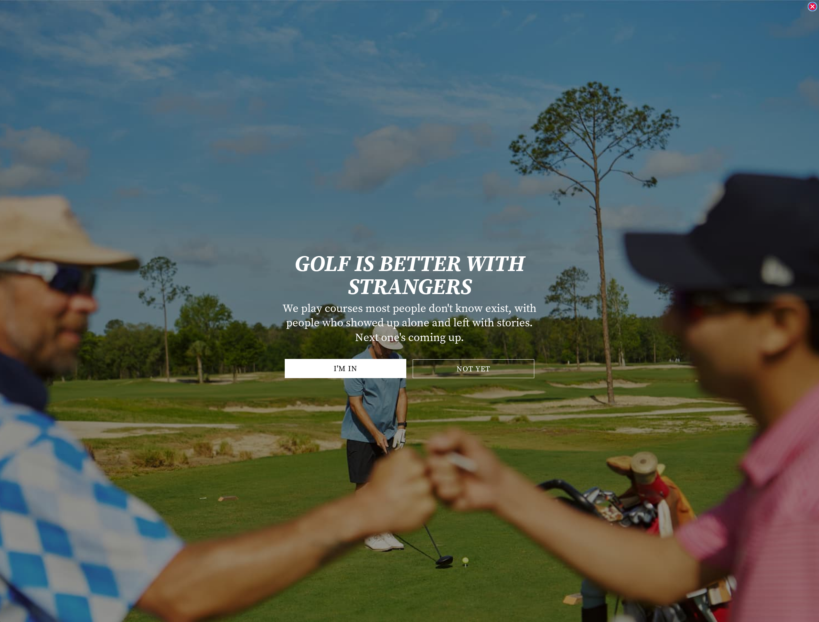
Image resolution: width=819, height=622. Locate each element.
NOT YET (473, 369)
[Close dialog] (812, 7)
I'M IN (345, 368)
